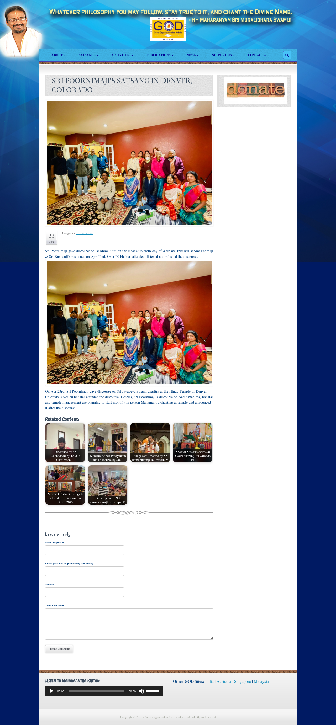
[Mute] (141, 691)
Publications (159, 55)
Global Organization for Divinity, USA (168, 32)
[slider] (153, 690)
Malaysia (261, 681)
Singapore (242, 681)
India (209, 681)
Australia (224, 681)
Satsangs (88, 55)
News (192, 55)
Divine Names (84, 233)
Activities (122, 55)
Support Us (223, 55)
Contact (257, 55)
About (58, 55)
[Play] (51, 691)
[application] (104, 691)
